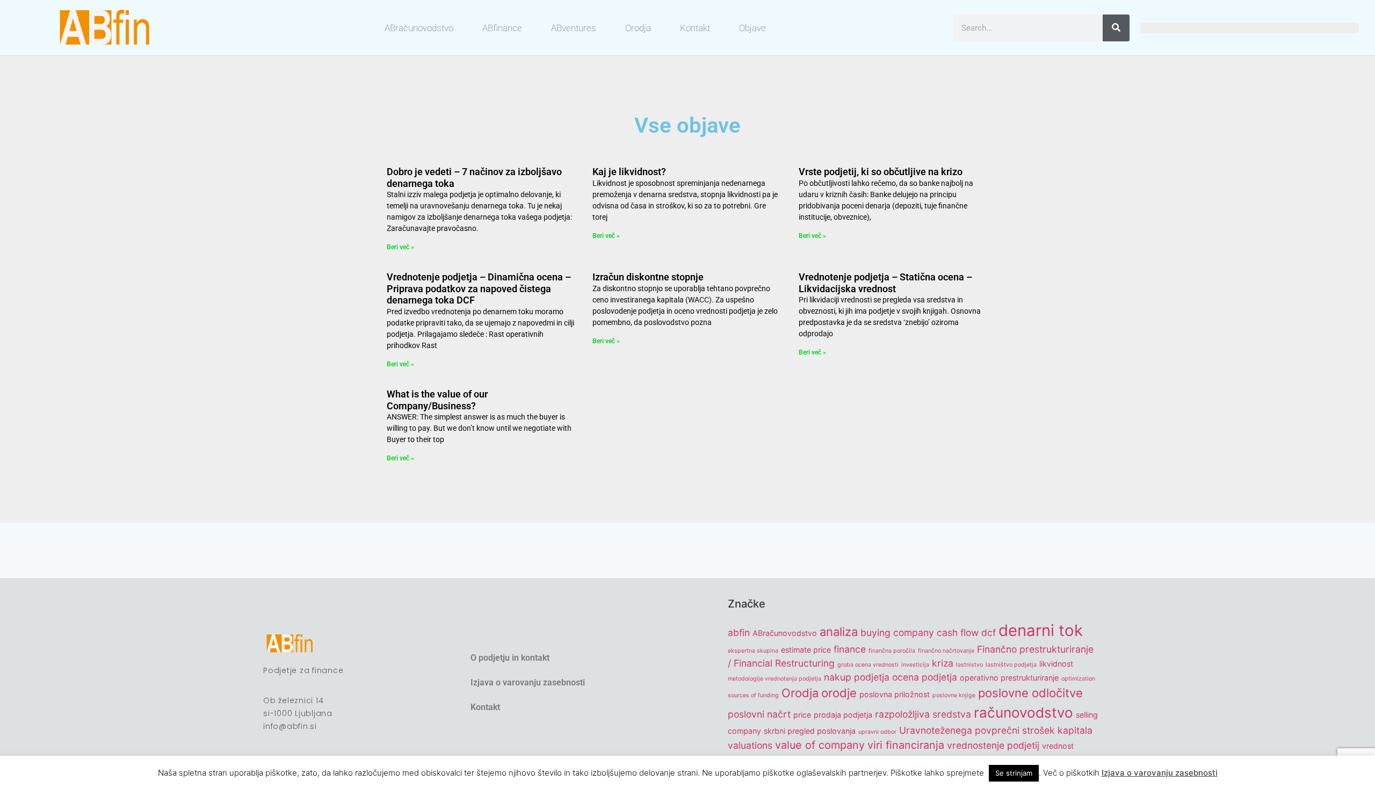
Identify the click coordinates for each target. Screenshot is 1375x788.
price (802, 714)
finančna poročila (892, 650)
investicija (915, 664)
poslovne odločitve (1030, 693)
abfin (739, 632)
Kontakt (695, 28)
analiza (839, 632)
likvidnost (1056, 663)
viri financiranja (905, 745)
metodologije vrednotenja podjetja (774, 678)
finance (850, 649)
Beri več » (400, 247)
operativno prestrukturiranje (1009, 677)
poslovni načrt (759, 714)
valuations (750, 745)
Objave (752, 28)
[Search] (1116, 28)
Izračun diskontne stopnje (648, 277)
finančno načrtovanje (946, 650)
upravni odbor (877, 731)
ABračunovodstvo (419, 28)
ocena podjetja (924, 677)
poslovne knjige (953, 695)
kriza (942, 663)
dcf (988, 632)
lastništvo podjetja (1011, 664)
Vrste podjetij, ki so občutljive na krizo (880, 171)
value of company (820, 745)
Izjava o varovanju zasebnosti (528, 682)
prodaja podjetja (843, 714)
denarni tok (1040, 630)
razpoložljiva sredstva (923, 714)
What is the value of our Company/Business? (437, 399)
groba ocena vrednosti (868, 664)
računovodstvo (1023, 712)
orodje (839, 693)
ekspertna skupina (753, 650)
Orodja (638, 28)
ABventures (573, 28)
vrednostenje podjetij (993, 745)
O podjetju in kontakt (510, 658)
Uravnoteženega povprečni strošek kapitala (995, 730)
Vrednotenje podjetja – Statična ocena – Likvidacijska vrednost (885, 282)
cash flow (958, 632)
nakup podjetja (856, 677)
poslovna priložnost (894, 694)
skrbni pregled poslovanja (810, 730)
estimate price (806, 649)
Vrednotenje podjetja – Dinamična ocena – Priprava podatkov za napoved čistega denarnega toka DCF (479, 288)
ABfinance (502, 28)
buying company (897, 632)
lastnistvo (969, 664)
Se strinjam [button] (1013, 773)
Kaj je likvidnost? (629, 171)
